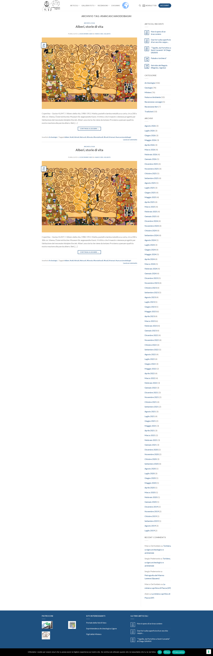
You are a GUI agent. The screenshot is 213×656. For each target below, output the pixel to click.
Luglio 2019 (150, 530)
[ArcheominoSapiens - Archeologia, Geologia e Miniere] (54, 5)
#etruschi (83, 137)
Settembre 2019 (151, 521)
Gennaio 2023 (150, 330)
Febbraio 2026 (151, 154)
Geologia (148, 87)
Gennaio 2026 (150, 159)
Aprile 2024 (150, 259)
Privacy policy (178, 652)
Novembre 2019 (152, 511)
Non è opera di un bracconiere (158, 32)
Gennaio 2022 (150, 387)
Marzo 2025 (150, 207)
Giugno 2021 (150, 421)
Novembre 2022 (152, 340)
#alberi (67, 137)
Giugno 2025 (150, 192)
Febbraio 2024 (151, 268)
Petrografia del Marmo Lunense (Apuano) (154, 577)
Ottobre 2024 (151, 230)
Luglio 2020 (150, 473)
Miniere (148, 92)
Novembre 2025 (152, 169)
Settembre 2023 (151, 292)
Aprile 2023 (150, 316)
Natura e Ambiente (153, 97)
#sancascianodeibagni (123, 137)
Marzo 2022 (150, 378)
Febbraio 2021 (151, 440)
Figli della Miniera (93, 634)
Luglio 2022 (150, 359)
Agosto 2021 (150, 411)
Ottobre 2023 (151, 288)
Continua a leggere (89, 129)
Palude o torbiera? (158, 58)
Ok (160, 652)
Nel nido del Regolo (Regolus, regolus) (159, 66)
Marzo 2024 (150, 264)
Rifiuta (166, 652)
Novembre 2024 (152, 226)
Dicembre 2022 (151, 335)
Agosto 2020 (150, 468)
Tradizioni (149, 111)
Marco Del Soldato (103, 34)
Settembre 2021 (151, 406)
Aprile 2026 (150, 145)
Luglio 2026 (150, 130)
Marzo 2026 (150, 149)
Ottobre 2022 (151, 345)
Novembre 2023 (152, 283)
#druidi (76, 137)
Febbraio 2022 (151, 383)
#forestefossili (98, 137)
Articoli (74, 6)
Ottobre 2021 (151, 402)
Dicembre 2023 (151, 278)
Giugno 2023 (150, 307)
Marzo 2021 (150, 435)
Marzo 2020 (150, 492)
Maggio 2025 (150, 197)
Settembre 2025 (151, 178)
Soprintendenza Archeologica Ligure (101, 628)
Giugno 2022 (150, 364)
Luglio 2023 (150, 302)
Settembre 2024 (151, 235)
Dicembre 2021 (151, 392)
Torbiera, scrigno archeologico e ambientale (158, 549)
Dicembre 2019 (151, 507)
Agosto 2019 (150, 526)
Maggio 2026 (150, 140)
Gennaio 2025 (150, 216)
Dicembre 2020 (151, 449)
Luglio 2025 (150, 188)
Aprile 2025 (150, 202)
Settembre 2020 (151, 464)
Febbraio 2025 (151, 211)
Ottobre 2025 (151, 173)
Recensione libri (151, 106)
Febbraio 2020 (151, 497)
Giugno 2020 (150, 478)
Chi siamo (115, 6)
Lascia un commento (130, 140)
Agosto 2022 (150, 354)
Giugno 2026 (150, 135)
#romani (112, 137)
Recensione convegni (153, 102)
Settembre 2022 (151, 349)
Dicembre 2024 (151, 221)
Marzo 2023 (150, 321)
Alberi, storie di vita (89, 26)
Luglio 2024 (150, 245)
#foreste (90, 137)
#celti (72, 137)
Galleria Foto (87, 6)
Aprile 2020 (150, 487)
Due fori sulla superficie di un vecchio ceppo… (161, 40)
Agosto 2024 (150, 240)
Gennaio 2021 (150, 445)
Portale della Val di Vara (96, 622)
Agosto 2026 (150, 126)
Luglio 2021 (150, 416)
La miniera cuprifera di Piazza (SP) (158, 586)
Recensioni (103, 6)
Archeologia (89, 23)
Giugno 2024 (150, 249)
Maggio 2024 (150, 254)
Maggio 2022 (150, 368)
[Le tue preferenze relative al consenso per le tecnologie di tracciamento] (208, 651)
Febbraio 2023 (151, 326)
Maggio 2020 (150, 483)
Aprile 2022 (150, 373)
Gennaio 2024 (150, 273)
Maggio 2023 (150, 311)
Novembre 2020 (152, 454)
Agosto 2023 (150, 297)
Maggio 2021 (150, 426)
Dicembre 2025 (151, 164)
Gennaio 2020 (150, 502)
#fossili (106, 137)
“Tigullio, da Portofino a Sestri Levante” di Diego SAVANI (161, 50)
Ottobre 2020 (151, 459)
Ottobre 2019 (151, 516)
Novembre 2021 (152, 397)
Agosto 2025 (150, 183)
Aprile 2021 (150, 430)
